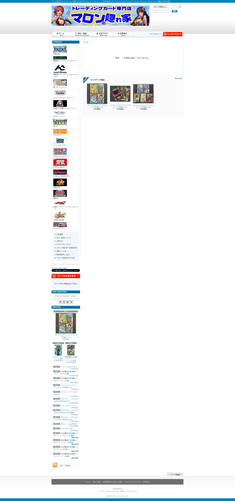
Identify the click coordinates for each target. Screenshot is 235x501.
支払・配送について (82, 34)
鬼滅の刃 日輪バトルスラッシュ (65, 108)
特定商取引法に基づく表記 (112, 482)
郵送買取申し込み (62, 255)
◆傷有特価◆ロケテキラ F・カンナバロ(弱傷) (65, 441)
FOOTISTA (57, 135)
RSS (61, 465)
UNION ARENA (59, 167)
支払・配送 (97, 482)
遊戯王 (55, 198)
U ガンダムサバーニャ (69, 406)
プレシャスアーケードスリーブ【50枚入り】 (65, 336)
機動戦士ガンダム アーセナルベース (65, 62)
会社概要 (59, 234)
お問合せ (123, 34)
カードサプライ (59, 228)
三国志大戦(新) (58, 220)
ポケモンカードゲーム (61, 156)
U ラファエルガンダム (69, 367)
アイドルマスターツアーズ (63, 98)
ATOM (67, 465)
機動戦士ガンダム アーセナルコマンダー (65, 76)
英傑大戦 (56, 54)
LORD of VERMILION (61, 176)
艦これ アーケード (60, 87)
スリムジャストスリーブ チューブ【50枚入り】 (120, 106)
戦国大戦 (56, 187)
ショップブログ (102, 34)
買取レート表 (61, 251)
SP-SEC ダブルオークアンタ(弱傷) (58, 358)
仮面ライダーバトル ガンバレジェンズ (65, 208)
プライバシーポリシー (132, 482)
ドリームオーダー (59, 145)
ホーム (62, 34)
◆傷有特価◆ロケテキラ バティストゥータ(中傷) (71, 358)
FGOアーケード (59, 116)
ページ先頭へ (175, 474)
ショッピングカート (172, 34)
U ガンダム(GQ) (66, 429)
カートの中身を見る (66, 276)
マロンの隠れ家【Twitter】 (66, 258)
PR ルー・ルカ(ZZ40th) (69, 424)
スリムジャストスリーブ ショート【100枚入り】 (143, 106)
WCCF (55, 126)
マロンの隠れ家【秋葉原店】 (67, 248)
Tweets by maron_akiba (59, 268)
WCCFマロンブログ (63, 244)
